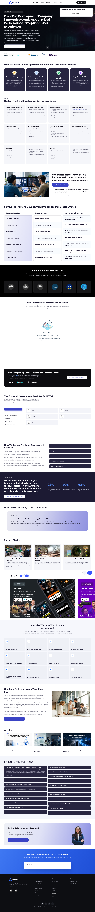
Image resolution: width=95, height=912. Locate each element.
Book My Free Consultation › (60, 184)
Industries (42, 2)
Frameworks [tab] (8, 409)
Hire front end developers (77, 155)
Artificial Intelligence (38, 892)
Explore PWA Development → (78, 140)
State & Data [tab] (8, 418)
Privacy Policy (54, 906)
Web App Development (38, 886)
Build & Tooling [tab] (8, 421)
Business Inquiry (73, 881)
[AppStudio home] (14, 2)
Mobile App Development (39, 883)
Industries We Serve (56, 883)
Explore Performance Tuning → (12, 161)
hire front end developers (25, 714)
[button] (50, 619)
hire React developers (41, 712)
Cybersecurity (36, 890)
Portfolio (56, 2)
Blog (61, 2)
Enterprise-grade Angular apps (78, 109)
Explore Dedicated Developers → (79, 161)
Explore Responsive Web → (33, 120)
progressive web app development (11, 714)
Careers (53, 890)
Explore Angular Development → (79, 120)
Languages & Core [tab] (9, 412)
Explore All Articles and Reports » (84, 730)
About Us (48, 2)
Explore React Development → (56, 120)
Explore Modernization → (55, 161)
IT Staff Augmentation (38, 895)
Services (35, 2)
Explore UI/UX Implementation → (35, 140)
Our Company (55, 881)
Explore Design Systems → (55, 140)
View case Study (18, 603)
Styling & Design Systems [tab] (11, 415)
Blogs (53, 896)
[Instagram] (49, 903)
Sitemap (59, 906)
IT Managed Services (38, 888)
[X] (46, 903)
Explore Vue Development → (12, 140)
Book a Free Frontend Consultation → (77, 377)
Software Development (38, 881)
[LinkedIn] (52, 903)
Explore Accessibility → (33, 161)
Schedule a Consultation (75, 883)
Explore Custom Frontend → (12, 120)
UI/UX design (33, 712)
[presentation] (84, 573)
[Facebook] (42, 903)
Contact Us (48, 906)
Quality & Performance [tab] (10, 424)
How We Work (55, 886)
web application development (25, 712)
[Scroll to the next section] (47, 47)
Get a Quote (80, 2)
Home (5, 7)
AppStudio (16, 375)
